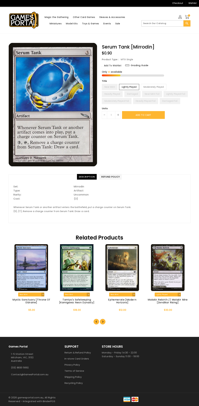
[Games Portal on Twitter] (11, 3)
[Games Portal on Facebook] (5, 3)
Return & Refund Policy (78, 352)
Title (104, 81)
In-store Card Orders (77, 358)
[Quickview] (13, 311)
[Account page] (180, 17)
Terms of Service (74, 370)
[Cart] (187, 17)
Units (105, 108)
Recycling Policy (74, 383)
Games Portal (18, 346)
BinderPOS (49, 401)
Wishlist (192, 3)
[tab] (87, 177)
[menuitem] (56, 17)
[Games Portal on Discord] (16, 3)
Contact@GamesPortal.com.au (29, 374)
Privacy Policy (72, 364)
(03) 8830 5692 (20, 367)
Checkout (177, 3)
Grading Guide (139, 65)
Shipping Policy (73, 377)
